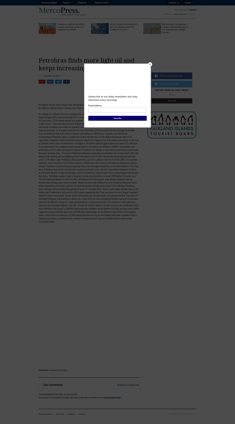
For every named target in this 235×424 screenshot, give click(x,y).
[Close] (150, 64)
